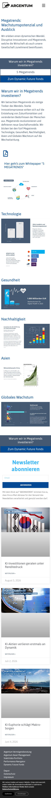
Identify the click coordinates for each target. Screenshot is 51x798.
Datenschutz (9, 774)
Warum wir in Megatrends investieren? (25, 63)
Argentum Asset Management (17, 755)
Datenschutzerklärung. (10, 789)
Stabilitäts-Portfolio (13, 758)
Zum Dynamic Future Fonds (25, 79)
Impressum (9, 777)
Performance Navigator (14, 761)
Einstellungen (22, 794)
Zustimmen (8, 794)
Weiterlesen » (10, 573)
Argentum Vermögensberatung (17, 752)
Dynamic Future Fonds (14, 764)
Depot (7, 770)
